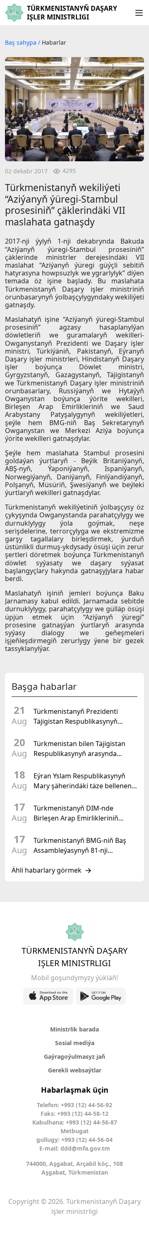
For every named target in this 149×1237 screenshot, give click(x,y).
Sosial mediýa (74, 1043)
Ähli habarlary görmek (47, 870)
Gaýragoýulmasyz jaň (74, 1056)
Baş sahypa (21, 42)
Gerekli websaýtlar (74, 1070)
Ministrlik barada (74, 1029)
